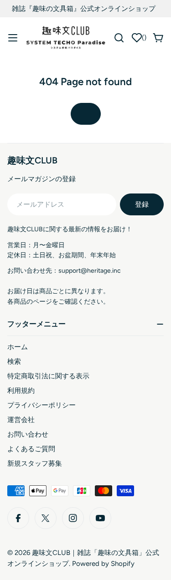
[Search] (119, 37)
